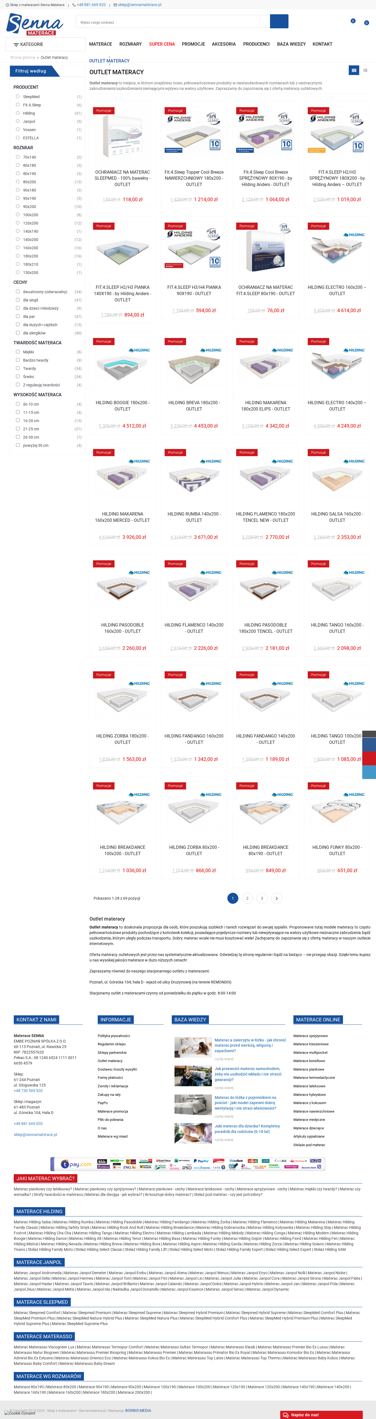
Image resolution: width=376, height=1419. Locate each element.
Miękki (28, 352)
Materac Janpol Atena (168, 1273)
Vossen (29, 130)
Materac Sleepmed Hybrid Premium (194, 1312)
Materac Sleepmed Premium (87, 1312)
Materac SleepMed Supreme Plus (80, 1323)
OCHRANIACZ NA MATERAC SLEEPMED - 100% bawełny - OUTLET (123, 178)
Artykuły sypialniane (309, 1136)
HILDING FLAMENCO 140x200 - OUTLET (194, 628)
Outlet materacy (110, 1061)
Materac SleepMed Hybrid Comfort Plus (213, 1318)
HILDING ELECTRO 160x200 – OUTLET (337, 290)
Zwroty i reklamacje (113, 1086)
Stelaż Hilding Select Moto (191, 1249)
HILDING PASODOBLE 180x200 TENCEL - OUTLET (266, 628)
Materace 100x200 (194, 1387)
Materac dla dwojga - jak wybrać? (113, 1194)
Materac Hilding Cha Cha (50, 1233)
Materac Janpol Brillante (116, 1284)
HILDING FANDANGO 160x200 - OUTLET (194, 739)
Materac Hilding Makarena (303, 1222)
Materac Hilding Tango (93, 1233)
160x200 (30, 248)
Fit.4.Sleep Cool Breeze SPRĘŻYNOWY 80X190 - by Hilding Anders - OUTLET (265, 178)
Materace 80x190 (29, 1387)
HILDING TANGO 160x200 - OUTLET (337, 628)
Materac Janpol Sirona (301, 1278)
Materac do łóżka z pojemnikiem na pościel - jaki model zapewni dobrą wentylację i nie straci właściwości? (245, 1103)
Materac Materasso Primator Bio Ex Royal (215, 1352)
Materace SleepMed (42, 1302)
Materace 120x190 (229, 1387)
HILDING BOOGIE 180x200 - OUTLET (122, 406)
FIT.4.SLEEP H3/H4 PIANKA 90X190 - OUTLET (194, 290)
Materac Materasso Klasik (233, 1347)
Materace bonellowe (309, 1061)
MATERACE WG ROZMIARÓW (49, 1376)
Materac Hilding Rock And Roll (118, 1227)
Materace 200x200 (134, 1392)
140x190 (30, 231)
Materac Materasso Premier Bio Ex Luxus (293, 1347)
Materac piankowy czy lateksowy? (43, 1189)
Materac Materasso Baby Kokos (311, 1358)
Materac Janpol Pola (320, 1284)
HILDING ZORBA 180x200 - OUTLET (122, 739)
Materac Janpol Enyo (249, 1273)
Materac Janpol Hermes (72, 1278)
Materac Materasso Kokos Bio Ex (142, 1358)
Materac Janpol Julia (223, 1278)
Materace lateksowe (309, 1086)
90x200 (29, 206)
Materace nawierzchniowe (313, 1111)
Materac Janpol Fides (341, 1278)
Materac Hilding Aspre (182, 1244)
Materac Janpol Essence (182, 1289)
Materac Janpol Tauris (74, 1284)
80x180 (29, 165)
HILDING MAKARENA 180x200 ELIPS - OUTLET (265, 406)
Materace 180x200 (99, 1392)
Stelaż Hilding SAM (330, 1249)
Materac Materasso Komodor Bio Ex (283, 1352)
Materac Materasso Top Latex (198, 1358)
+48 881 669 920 (91, 4)
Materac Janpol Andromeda (38, 1273)
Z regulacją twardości (41, 385)
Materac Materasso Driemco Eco (83, 1358)
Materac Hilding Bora (142, 1244)
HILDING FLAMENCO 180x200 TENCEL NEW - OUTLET (265, 517)
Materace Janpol (39, 1262)
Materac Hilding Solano (304, 1244)
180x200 (30, 256)
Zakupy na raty (109, 1095)
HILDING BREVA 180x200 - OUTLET (194, 406)
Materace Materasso (44, 1336)
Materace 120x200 (264, 1387)
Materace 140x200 (333, 1387)
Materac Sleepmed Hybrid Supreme (256, 1312)
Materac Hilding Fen (321, 1238)
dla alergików (34, 333)
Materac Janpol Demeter (85, 1273)
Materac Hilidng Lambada (179, 1233)
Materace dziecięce (308, 1128)
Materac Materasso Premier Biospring (94, 1352)
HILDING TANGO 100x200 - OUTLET (337, 739)
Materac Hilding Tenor (122, 1238)
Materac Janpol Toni (113, 1278)
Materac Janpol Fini (150, 1278)
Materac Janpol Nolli (287, 1273)
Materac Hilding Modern (309, 1233)
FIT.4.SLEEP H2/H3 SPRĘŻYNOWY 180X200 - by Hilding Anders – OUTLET (337, 178)
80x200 (29, 182)
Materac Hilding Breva (103, 1244)
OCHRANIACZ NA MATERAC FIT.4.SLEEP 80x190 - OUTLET (265, 290)
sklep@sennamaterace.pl (139, 4)
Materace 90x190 (94, 1387)
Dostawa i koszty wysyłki (117, 1069)
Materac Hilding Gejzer (243, 1238)
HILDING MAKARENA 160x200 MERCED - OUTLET (122, 517)
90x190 (29, 198)
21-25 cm (31, 429)
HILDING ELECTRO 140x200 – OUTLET (337, 406)
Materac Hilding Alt (85, 1238)
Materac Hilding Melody (224, 1233)
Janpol (29, 121)
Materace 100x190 (160, 1387)
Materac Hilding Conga (265, 1233)
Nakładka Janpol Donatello (136, 1289)
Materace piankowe (308, 1069)
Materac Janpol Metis (55, 1289)
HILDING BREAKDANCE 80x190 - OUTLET (265, 850)
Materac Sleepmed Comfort (37, 1312)
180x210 (30, 264)
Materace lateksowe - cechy (211, 1189)
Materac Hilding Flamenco (255, 1222)
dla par (29, 316)
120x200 (30, 223)
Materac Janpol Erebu (128, 1273)
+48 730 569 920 (28, 1090)
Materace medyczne (309, 1120)
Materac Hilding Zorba (211, 1222)
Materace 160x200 (64, 1392)
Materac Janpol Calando (161, 1284)
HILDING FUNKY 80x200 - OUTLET (337, 850)
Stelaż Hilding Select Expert (288, 1249)
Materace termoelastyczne (314, 1078)
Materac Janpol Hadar (33, 1284)
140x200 (30, 239)
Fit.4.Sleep (32, 105)
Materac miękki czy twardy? (313, 1189)
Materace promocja (113, 1111)
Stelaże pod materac (309, 1145)
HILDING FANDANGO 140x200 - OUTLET (265, 739)
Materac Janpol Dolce (203, 1284)
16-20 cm (31, 421)
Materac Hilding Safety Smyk (65, 1227)
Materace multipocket (310, 1053)
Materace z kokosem (309, 1103)
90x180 (29, 190)
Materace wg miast (113, 1136)
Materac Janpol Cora (262, 1278)
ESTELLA (31, 138)
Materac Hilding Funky (202, 1238)
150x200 (30, 272)
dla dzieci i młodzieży (41, 308)
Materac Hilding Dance (47, 1238)
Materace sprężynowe (310, 1036)
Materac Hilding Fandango (168, 1222)
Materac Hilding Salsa (33, 1222)
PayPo (103, 1103)
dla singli (30, 300)
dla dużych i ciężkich (40, 325)
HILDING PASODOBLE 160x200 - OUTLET (122, 628)
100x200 (30, 215)
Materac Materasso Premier (153, 1352)
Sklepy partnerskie (112, 1053)
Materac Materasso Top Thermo (254, 1358)
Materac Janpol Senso (225, 1289)
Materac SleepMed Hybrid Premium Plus (284, 1318)
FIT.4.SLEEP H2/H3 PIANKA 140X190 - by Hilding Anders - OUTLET (122, 294)
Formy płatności (110, 1078)
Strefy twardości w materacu (58, 1194)
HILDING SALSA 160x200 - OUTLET (337, 517)
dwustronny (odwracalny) (45, 292)
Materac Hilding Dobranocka (221, 1227)
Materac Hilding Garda (222, 1244)
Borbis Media (138, 1410)
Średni (28, 377)
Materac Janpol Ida (93, 1289)
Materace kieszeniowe (311, 1044)
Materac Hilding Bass (162, 1238)
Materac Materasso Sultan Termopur (177, 1347)
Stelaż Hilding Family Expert (240, 1249)
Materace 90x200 (126, 1387)
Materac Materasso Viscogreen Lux (44, 1347)
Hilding (29, 113)
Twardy (29, 368)
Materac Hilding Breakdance (170, 1227)
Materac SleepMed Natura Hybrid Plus (89, 1318)
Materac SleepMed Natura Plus (151, 1318)
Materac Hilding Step (314, 1227)
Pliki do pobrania (110, 1120)
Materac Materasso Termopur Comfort (110, 1347)
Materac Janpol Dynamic (267, 1289)
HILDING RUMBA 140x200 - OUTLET (194, 517)
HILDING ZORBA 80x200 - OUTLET (194, 850)
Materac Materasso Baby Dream (87, 1363)
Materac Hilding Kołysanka (270, 1227)
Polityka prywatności (114, 1036)
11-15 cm (31, 412)
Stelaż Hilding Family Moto (51, 1249)
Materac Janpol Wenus (209, 1273)
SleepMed (31, 97)
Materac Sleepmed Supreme (137, 1312)
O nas (102, 1128)
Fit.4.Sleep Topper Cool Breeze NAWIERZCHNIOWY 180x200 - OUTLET (194, 178)
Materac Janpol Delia (32, 1278)
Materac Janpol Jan (282, 1284)
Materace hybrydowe (309, 1095)
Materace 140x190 (298, 1387)
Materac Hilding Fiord (283, 1238)
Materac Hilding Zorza (263, 1244)
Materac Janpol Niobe (326, 1273)
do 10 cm (31, 404)
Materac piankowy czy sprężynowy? (105, 1189)
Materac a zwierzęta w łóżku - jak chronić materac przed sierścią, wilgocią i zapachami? (250, 1045)
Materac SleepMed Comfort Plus (315, 1312)
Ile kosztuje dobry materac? (168, 1194)
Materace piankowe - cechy (162, 1189)
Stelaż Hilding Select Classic (99, 1249)
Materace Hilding (39, 1211)
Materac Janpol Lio (186, 1278)
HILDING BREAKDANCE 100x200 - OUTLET (122, 850)
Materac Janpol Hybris (243, 1284)
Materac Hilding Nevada (61, 1244)
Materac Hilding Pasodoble (119, 1222)
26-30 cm (31, 437)
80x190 (29, 173)
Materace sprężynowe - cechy (262, 1189)
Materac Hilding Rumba (73, 1222)
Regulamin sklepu (112, 1044)
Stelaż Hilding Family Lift (146, 1249)
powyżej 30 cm (35, 445)
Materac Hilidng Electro (135, 1233)
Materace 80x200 (61, 1387)
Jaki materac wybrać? (46, 1178)
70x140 (29, 157)
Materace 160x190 (30, 1392)
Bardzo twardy (35, 360)
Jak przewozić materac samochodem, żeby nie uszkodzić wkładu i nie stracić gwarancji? (248, 1074)
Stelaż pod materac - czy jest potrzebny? (228, 1194)
